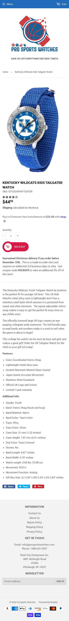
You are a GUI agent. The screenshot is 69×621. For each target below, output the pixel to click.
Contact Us (34, 513)
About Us (34, 517)
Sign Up (60, 581)
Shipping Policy (34, 527)
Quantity (7, 230)
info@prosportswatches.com (38, 544)
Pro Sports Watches (26, 602)
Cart (63, 4)
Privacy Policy (34, 531)
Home (5, 72)
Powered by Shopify (48, 602)
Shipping (7, 207)
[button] (10, 197)
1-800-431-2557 (38, 548)
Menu (10, 4)
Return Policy (34, 522)
